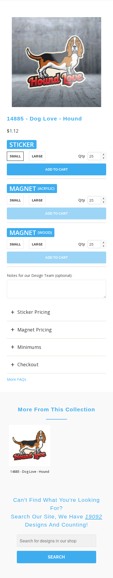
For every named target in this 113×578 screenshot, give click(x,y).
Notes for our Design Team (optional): (39, 275)
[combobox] (56, 540)
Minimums (29, 347)
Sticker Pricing (33, 312)
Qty (81, 155)
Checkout (28, 364)
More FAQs (16, 379)
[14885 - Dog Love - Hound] (56, 62)
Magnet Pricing (34, 329)
